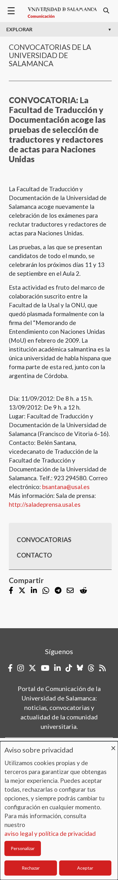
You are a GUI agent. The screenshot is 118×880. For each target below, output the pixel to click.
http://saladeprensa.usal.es (45, 504)
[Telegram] (58, 591)
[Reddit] (83, 591)
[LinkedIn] (34, 591)
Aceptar (85, 868)
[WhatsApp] (45, 591)
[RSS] (102, 668)
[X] (22, 591)
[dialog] (59, 810)
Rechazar (31, 868)
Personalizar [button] (23, 848)
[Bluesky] (80, 668)
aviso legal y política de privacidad (50, 833)
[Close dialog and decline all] (113, 745)
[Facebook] (11, 591)
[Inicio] (62, 12)
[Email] (70, 591)
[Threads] (91, 668)
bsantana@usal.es (66, 486)
